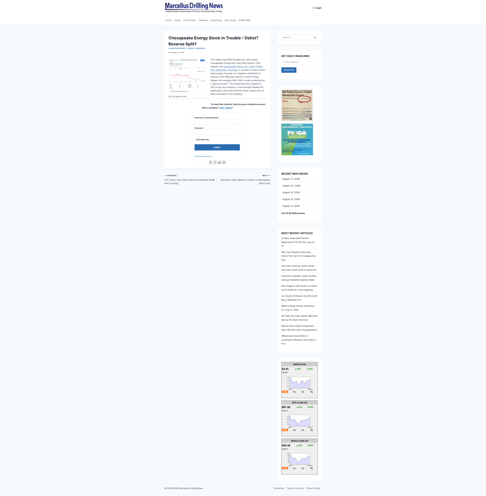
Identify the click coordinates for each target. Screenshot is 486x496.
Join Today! (225, 108)
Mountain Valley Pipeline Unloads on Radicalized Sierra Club (245, 179)
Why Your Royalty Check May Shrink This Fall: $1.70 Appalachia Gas (298, 256)
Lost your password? (203, 156)
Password (199, 128)
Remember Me (202, 139)
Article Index (189, 20)
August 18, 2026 (291, 199)
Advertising (216, 20)
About (177, 20)
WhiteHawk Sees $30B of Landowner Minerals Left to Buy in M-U (298, 340)
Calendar (203, 20)
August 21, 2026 (291, 179)
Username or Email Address (207, 118)
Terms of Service (295, 488)
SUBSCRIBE (244, 20)
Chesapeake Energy (177, 48)
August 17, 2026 (290, 206)
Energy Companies (196, 48)
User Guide (230, 20)
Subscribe (289, 70)
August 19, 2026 (291, 192)
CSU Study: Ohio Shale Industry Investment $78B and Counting (189, 179)
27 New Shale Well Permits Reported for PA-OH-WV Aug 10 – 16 (298, 242)
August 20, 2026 (291, 185)
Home (169, 20)
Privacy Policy (313, 488)
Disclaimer (279, 488)
